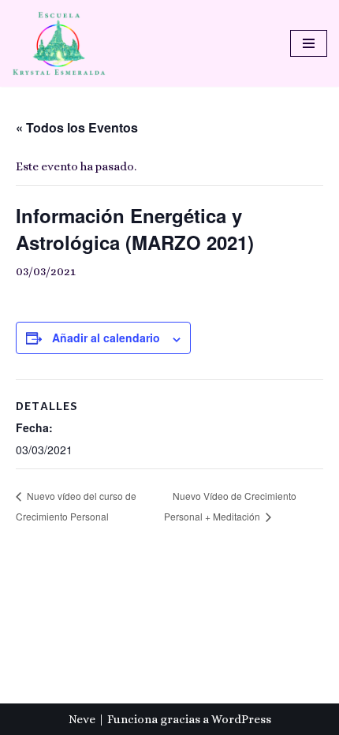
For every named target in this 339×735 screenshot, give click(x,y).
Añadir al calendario (106, 337)
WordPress (241, 719)
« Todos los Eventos (77, 127)
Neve (82, 719)
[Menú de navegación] (308, 43)
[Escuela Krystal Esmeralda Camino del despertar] (59, 43)
